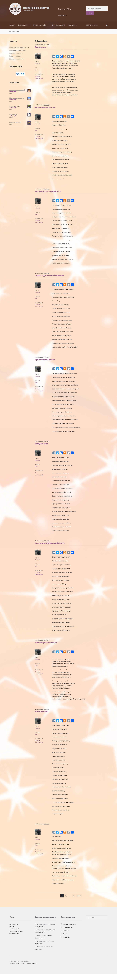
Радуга (13, 56)
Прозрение (14, 59)
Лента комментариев (16, 931)
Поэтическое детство (36, 8)
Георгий (37, 63)
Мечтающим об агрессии (46, 642)
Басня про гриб (41, 711)
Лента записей (14, 929)
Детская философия (58, 25)
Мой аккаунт (62, 15)
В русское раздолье (17, 47)
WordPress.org (14, 933)
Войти (11, 926)
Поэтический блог (65, 9)
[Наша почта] (22, 74)
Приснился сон (15, 50)
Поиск (90, 13)
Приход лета (40, 47)
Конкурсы (71, 25)
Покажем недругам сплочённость (49, 543)
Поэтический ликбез (39, 25)
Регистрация (13, 924)
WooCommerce (31, 963)
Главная (11, 25)
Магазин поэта (22, 25)
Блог (36, 70)
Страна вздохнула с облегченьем (49, 275)
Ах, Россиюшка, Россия (45, 107)
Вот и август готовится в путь (48, 191)
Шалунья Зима (41, 443)
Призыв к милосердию (45, 359)
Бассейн (13, 53)
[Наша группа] (18, 74)
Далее (79, 896)
